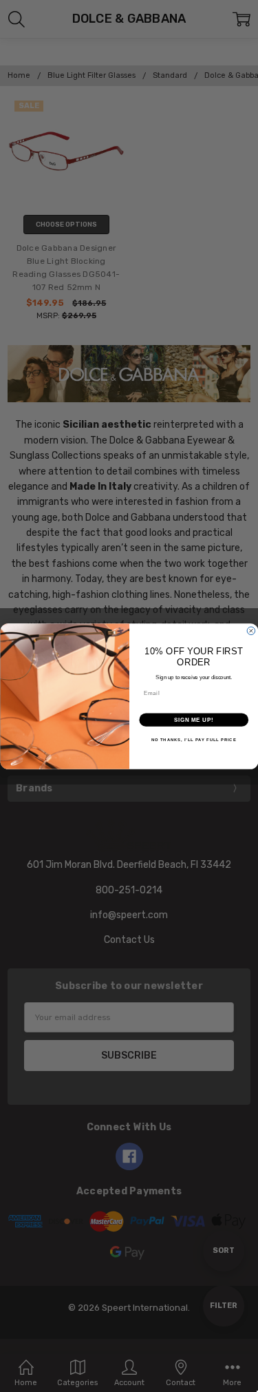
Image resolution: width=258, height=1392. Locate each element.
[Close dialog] (251, 631)
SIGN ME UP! (193, 719)
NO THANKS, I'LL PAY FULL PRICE (193, 739)
